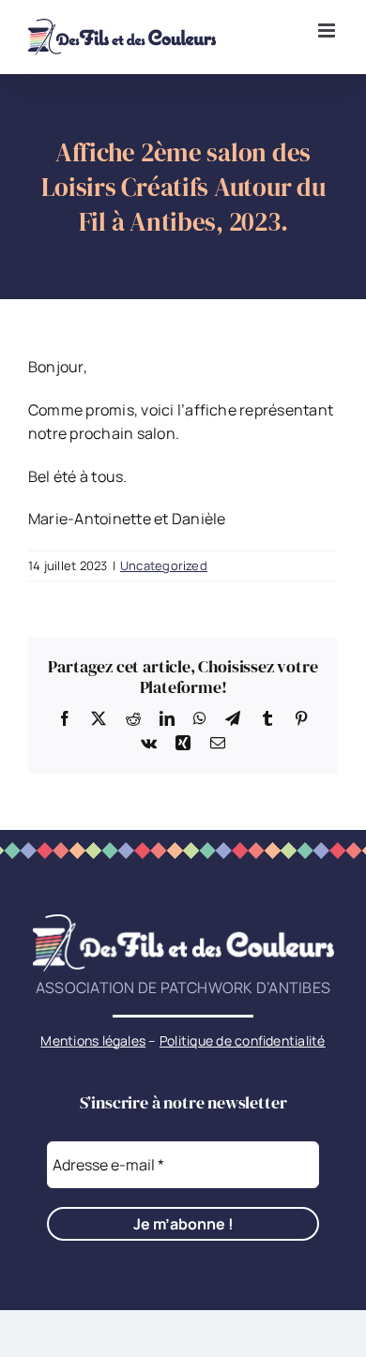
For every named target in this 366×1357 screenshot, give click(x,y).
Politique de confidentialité (243, 1040)
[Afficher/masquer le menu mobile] (328, 30)
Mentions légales (92, 1040)
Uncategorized (163, 565)
